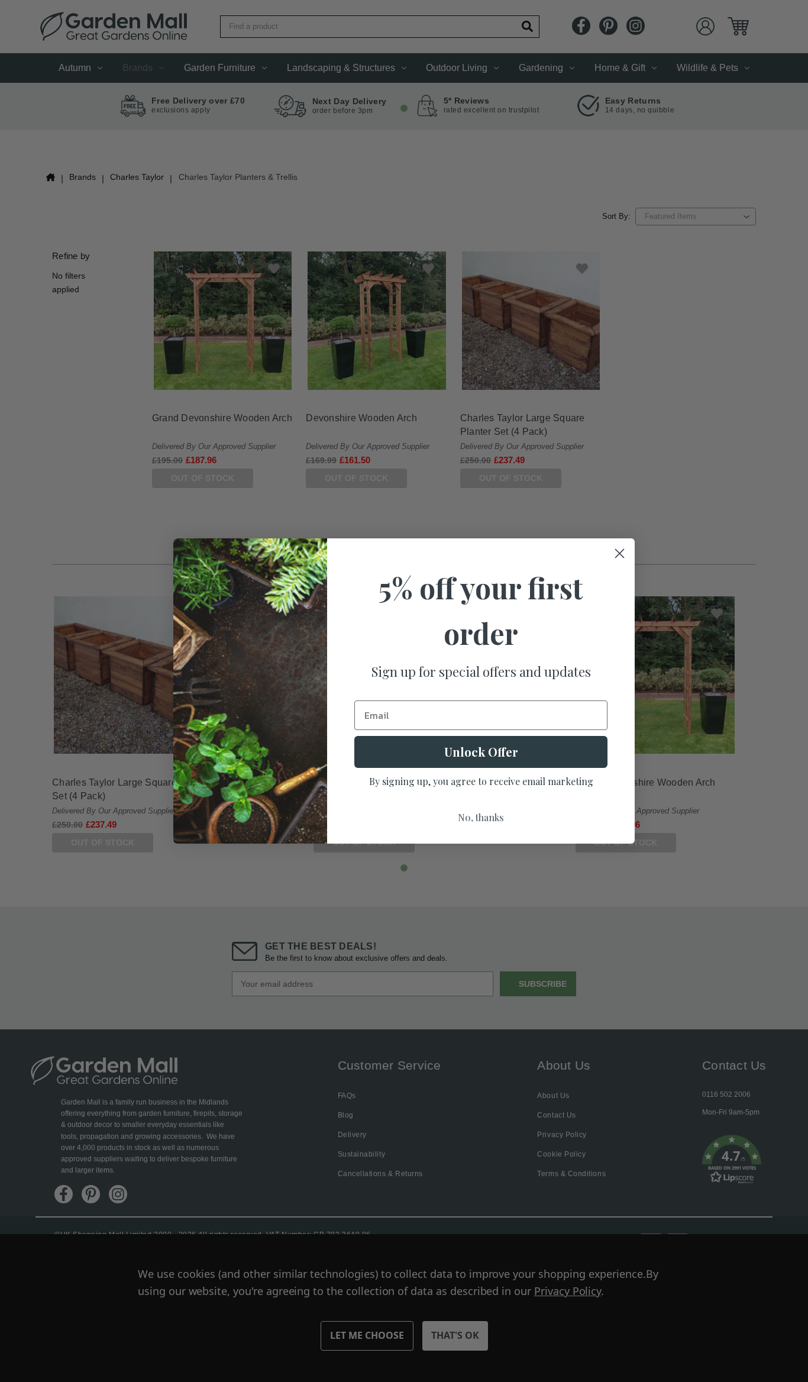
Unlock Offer (481, 752)
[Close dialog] (619, 553)
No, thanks (481, 817)
